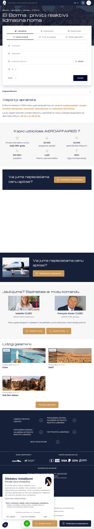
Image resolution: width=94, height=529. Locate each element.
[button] (75, 523)
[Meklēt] (82, 2)
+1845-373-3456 (62, 473)
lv (75, 3)
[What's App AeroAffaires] (27, 523)
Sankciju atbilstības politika (55, 511)
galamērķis (16, 10)
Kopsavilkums (9, 91)
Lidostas (26, 10)
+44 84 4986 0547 (47, 473)
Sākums (5, 10)
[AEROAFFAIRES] (4, 3)
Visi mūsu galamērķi (47, 405)
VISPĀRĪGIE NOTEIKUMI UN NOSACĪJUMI (60, 508)
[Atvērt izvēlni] (88, 2)
